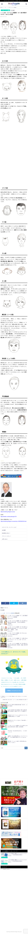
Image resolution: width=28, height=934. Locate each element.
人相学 (13, 10)
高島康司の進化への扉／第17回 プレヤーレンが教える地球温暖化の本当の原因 (14, 699)
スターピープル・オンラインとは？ (9, 527)
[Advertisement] (14, 140)
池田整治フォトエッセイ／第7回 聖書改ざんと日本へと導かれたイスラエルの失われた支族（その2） (14, 697)
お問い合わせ (4, 539)
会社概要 (4, 530)
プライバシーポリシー (6, 536)
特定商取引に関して (6, 533)
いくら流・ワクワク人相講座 (5, 10)
